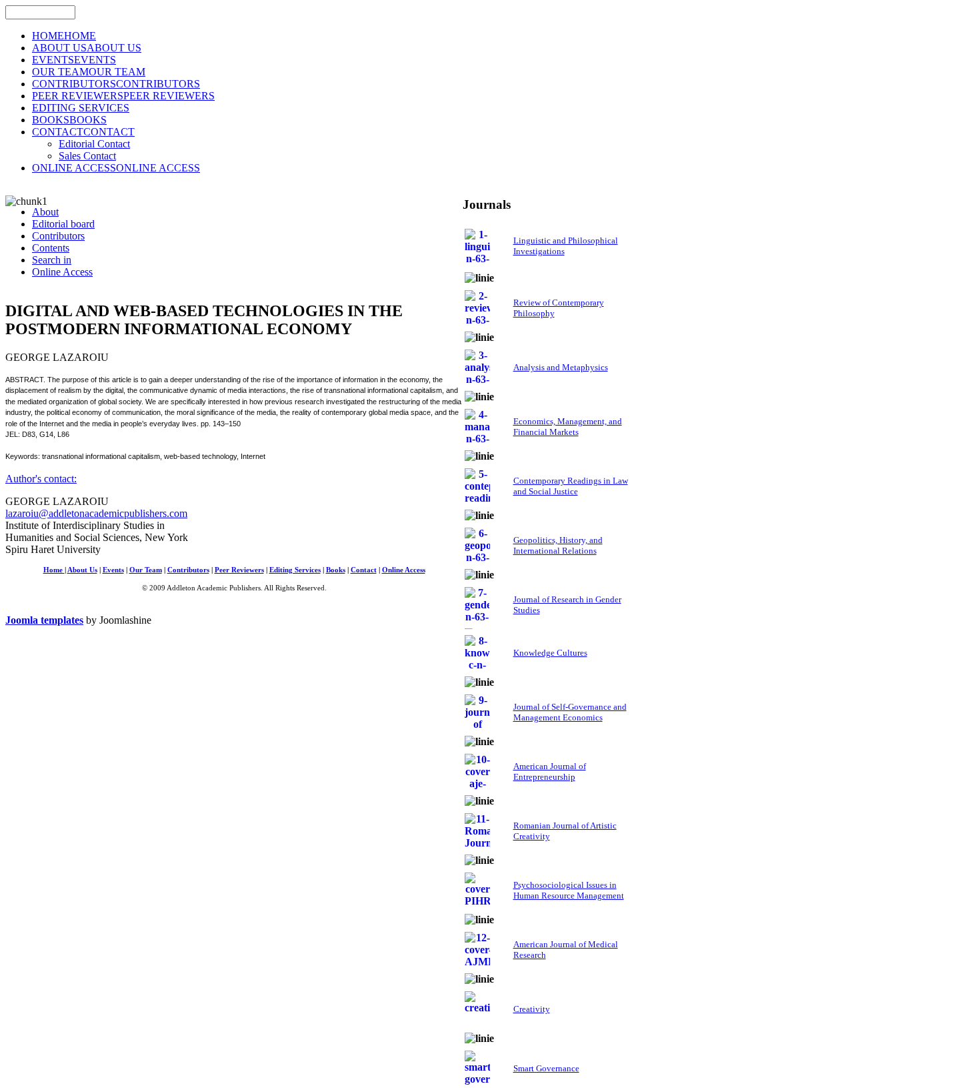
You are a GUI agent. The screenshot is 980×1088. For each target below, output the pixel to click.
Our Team (145, 570)
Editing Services (295, 570)
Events (113, 570)
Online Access (403, 570)
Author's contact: (41, 478)
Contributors (188, 570)
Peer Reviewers (239, 570)
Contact (364, 570)
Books (335, 570)
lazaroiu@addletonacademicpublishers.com (96, 513)
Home (54, 570)
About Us (82, 570)
